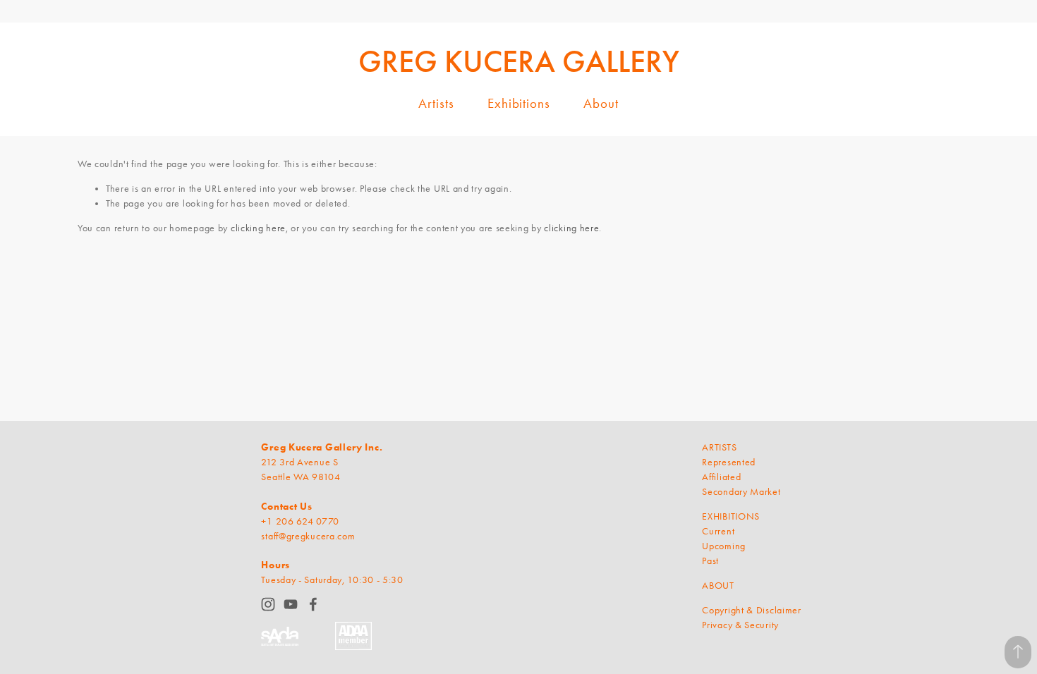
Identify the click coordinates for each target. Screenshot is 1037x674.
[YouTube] (291, 604)
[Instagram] (268, 604)
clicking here (258, 228)
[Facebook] (313, 604)
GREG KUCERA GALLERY (518, 61)
